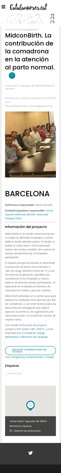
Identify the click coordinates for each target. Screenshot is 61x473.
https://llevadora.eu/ (17, 106)
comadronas (14, 373)
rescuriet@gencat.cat (41, 106)
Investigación (30, 29)
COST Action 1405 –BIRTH (29, 329)
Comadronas (13, 29)
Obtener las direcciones (27, 430)
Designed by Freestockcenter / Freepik (33, 357)
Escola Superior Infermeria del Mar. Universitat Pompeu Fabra (29, 214)
